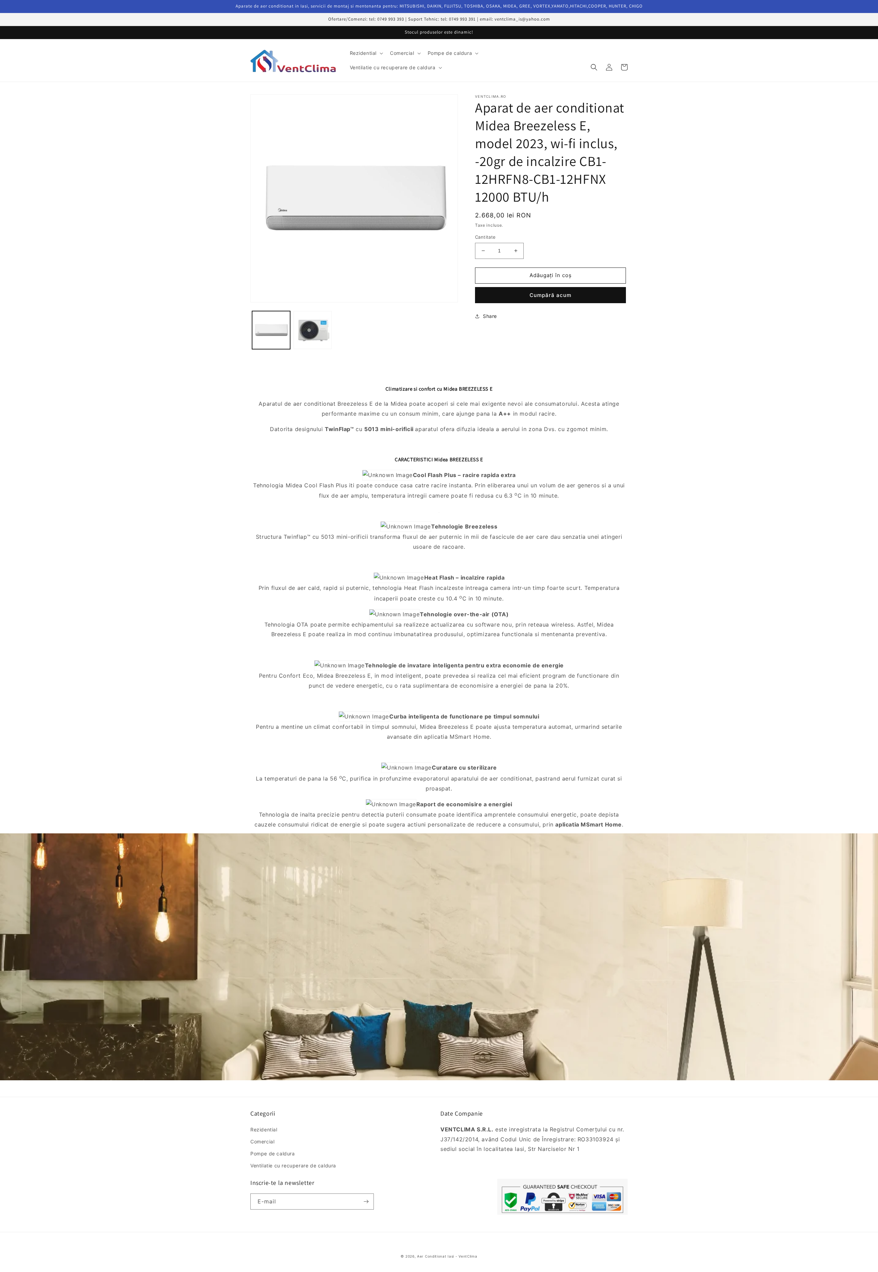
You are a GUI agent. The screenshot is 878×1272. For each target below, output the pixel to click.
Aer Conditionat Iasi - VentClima (447, 1256)
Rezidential (263, 1129)
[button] (366, 53)
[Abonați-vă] (365, 1201)
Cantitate (485, 237)
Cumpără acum (550, 295)
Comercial (262, 1141)
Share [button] (490, 316)
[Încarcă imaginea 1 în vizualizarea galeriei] (271, 330)
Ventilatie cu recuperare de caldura (293, 1165)
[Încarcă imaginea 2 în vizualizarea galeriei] (313, 330)
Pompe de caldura (272, 1153)
